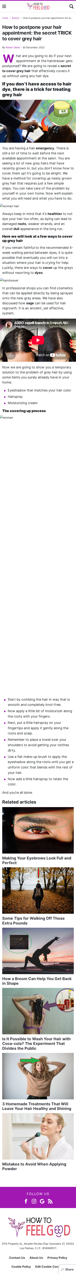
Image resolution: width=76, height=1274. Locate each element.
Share (69, 1269)
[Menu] (4, 6)
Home (5, 18)
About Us (36, 1258)
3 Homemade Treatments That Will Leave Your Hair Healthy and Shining (36, 1106)
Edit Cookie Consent (50, 1266)
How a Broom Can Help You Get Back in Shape (37, 981)
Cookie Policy (21, 1266)
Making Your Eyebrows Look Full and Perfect (36, 860)
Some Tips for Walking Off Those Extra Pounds (33, 920)
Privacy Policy (57, 1258)
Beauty (15, 18)
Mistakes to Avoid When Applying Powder (34, 1166)
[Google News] (42, 1201)
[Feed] (50, 1201)
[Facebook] (26, 1201)
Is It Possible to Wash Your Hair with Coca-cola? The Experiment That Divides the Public (36, 1043)
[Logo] (38, 6)
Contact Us (17, 1258)
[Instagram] (34, 1201)
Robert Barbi (13, 47)
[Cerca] (71, 6)
